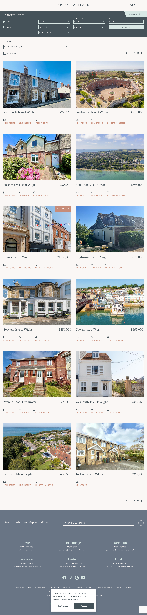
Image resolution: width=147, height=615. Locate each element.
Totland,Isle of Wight (89, 474)
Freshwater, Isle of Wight (92, 112)
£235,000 (65, 184)
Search (126, 27)
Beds (111, 18)
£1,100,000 (64, 257)
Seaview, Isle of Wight (17, 329)
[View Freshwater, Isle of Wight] (110, 84)
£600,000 (64, 474)
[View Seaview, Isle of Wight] (37, 302)
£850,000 (65, 329)
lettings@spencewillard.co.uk (73, 566)
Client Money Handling (105, 587)
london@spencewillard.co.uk (120, 566)
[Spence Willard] (73, 5)
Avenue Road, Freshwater (19, 402)
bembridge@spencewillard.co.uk (73, 550)
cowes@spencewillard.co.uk (26, 550)
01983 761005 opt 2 (73, 563)
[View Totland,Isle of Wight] (110, 446)
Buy (17, 587)
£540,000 (137, 112)
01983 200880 (26, 547)
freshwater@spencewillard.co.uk (26, 566)
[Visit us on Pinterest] (77, 577)
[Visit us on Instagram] (70, 577)
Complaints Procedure (84, 587)
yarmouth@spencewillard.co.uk (120, 550)
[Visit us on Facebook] (64, 577)
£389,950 (138, 402)
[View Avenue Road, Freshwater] (37, 374)
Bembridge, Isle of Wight (92, 184)
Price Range (79, 18)
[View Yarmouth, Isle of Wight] (37, 84)
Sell (23, 587)
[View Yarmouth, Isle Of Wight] (110, 374)
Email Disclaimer (124, 587)
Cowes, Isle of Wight (16, 257)
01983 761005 (120, 547)
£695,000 (137, 329)
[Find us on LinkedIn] (83, 577)
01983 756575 (27, 563)
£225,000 (138, 257)
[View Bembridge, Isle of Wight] (110, 157)
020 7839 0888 (120, 563)
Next (136, 53)
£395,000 (137, 184)
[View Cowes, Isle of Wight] (37, 229)
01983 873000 (73, 547)
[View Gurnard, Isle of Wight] (37, 446)
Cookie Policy (67, 587)
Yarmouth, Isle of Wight (19, 112)
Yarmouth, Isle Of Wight (92, 402)
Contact (133, 14)
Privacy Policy (53, 587)
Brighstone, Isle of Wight (92, 257)
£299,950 (65, 112)
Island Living (40, 587)
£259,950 (138, 474)
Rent (30, 587)
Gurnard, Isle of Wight (18, 474)
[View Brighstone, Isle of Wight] (110, 229)
